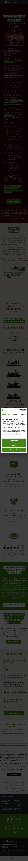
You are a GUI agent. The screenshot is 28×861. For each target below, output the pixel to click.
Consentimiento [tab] (6, 414)
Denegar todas (14, 449)
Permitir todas (14, 440)
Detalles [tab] (15, 414)
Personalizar (13, 445)
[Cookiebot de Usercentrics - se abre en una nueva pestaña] (19, 410)
